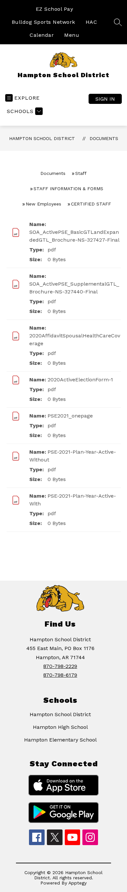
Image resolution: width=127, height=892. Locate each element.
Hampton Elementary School (60, 740)
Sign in (105, 99)
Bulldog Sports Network (43, 22)
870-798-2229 (60, 666)
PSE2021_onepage (70, 416)
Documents (104, 138)
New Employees (43, 203)
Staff (81, 173)
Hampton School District (42, 138)
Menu (71, 35)
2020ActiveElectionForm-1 (80, 379)
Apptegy (77, 882)
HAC (91, 22)
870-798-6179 (60, 675)
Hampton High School (60, 727)
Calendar (42, 35)
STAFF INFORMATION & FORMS (68, 188)
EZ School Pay (54, 9)
